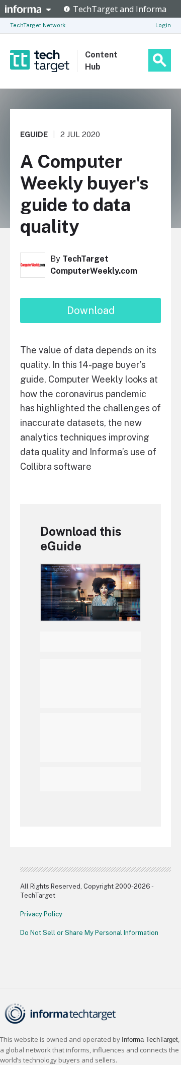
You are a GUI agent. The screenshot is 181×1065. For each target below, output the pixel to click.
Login (163, 25)
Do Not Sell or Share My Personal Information (89, 932)
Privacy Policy (41, 914)
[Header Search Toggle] (159, 60)
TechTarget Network (37, 25)
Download (91, 310)
